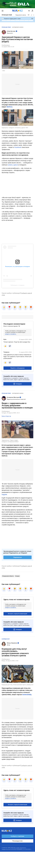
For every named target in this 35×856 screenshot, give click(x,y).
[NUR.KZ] (17, 10)
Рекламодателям (17, 841)
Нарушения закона (20, 15)
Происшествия (7, 15)
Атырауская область (8, 576)
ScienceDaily (26, 694)
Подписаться (17, 557)
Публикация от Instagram (17, 285)
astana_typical (13, 165)
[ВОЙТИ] (32, 10)
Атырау (17, 576)
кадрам (4, 494)
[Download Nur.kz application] (17, 4)
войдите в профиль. (10, 334)
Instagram (19, 383)
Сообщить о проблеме (17, 836)
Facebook (17, 147)
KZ (29, 10)
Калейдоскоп (6, 639)
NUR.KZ (9, 107)
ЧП (28, 15)
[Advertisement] (17, 84)
